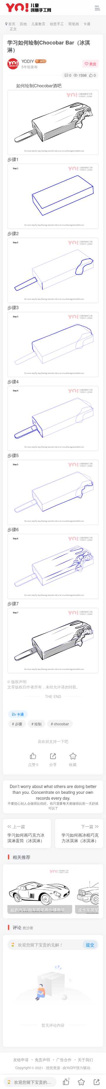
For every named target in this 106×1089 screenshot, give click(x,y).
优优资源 (53, 1067)
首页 (11, 23)
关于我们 (85, 1059)
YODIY (27, 61)
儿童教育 (38, 23)
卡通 (86, 23)
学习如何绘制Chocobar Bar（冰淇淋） (48, 46)
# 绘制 (37, 723)
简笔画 (73, 23)
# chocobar (60, 723)
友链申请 (21, 1059)
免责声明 (42, 1059)
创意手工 (57, 23)
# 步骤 (17, 723)
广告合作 (64, 1059)
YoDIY (71, 1067)
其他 (23, 23)
